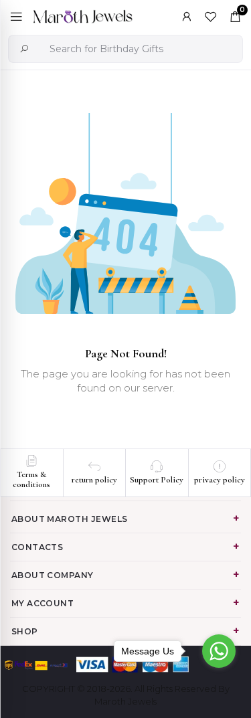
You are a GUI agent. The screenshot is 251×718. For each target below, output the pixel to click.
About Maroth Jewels (69, 519)
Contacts (37, 547)
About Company (52, 575)
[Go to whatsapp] (219, 651)
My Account (42, 603)
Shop (24, 631)
